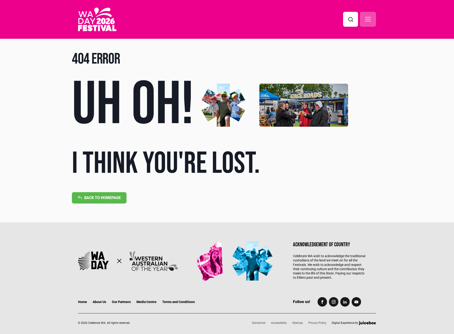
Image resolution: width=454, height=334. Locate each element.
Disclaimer (259, 323)
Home (82, 302)
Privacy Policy (317, 323)
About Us (99, 302)
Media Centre (146, 302)
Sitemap (297, 323)
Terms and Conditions (178, 302)
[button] (368, 19)
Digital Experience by (345, 323)
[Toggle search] (350, 19)
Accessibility (279, 323)
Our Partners (121, 302)
